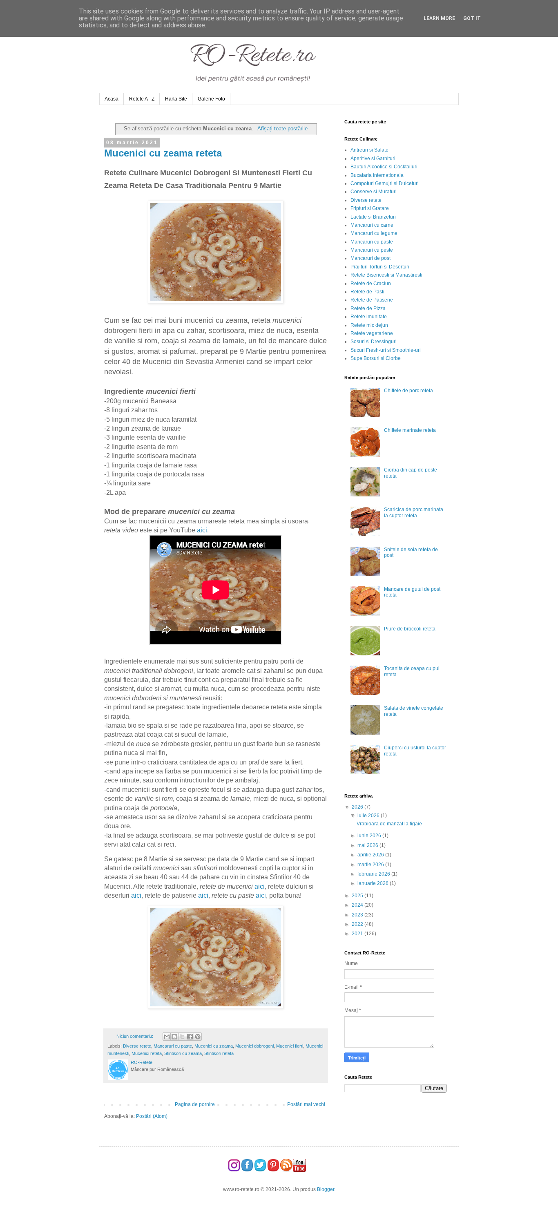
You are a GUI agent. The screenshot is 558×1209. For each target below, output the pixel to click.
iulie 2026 (369, 815)
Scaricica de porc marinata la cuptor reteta (413, 512)
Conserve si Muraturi (373, 191)
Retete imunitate (368, 317)
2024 (358, 905)
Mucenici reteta (147, 1053)
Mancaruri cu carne (371, 225)
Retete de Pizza (368, 308)
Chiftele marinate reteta (410, 430)
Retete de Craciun (370, 283)
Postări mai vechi (306, 1104)
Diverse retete (137, 1046)
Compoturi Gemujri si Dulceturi (384, 183)
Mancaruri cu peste (371, 250)
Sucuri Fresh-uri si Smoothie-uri (385, 350)
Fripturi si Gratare (369, 208)
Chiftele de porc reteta (408, 390)
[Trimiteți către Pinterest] (198, 1036)
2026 (358, 807)
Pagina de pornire (195, 1104)
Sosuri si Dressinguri (373, 341)
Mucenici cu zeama (213, 1046)
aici (202, 530)
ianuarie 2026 (373, 883)
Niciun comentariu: (135, 1036)
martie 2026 (371, 864)
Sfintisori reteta (219, 1053)
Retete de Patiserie (371, 300)
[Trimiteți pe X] (182, 1036)
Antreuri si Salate (369, 150)
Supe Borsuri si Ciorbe (375, 358)
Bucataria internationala (377, 175)
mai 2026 (368, 845)
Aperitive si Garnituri (372, 158)
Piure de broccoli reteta (409, 629)
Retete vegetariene (371, 333)
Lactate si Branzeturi (373, 217)
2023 (358, 915)
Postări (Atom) (151, 1116)
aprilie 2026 (371, 855)
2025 (358, 895)
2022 (358, 924)
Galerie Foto (211, 99)
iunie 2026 (369, 835)
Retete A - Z (141, 99)
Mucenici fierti (289, 1046)
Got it (472, 18)
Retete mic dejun (369, 325)
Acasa (111, 99)
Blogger (325, 1189)
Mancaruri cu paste (173, 1046)
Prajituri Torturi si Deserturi (379, 267)
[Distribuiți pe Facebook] (190, 1036)
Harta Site (176, 99)
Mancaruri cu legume (373, 233)
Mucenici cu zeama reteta (163, 153)
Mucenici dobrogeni (254, 1046)
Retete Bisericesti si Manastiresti (386, 275)
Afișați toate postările (282, 128)
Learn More (439, 18)
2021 (358, 933)
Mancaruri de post (370, 258)
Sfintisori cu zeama (183, 1053)
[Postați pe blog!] (174, 1036)
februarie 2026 (374, 874)
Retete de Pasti (367, 292)
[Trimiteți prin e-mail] (167, 1036)
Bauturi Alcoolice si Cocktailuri (383, 167)
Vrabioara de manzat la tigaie (389, 824)
